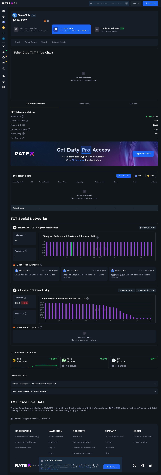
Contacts (109, 447)
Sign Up (151, 3)
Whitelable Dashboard (84, 447)
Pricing (108, 442)
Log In (136, 3)
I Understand (111, 467)
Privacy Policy (140, 442)
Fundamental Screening (27, 436)
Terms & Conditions (142, 436)
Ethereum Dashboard (25, 442)
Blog (107, 453)
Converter (53, 442)
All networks (123, 176)
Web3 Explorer (56, 436)
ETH (140, 176)
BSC (152, 176)
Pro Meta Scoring (81, 442)
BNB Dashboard (23, 447)
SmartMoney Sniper (82, 453)
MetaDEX (77, 436)
